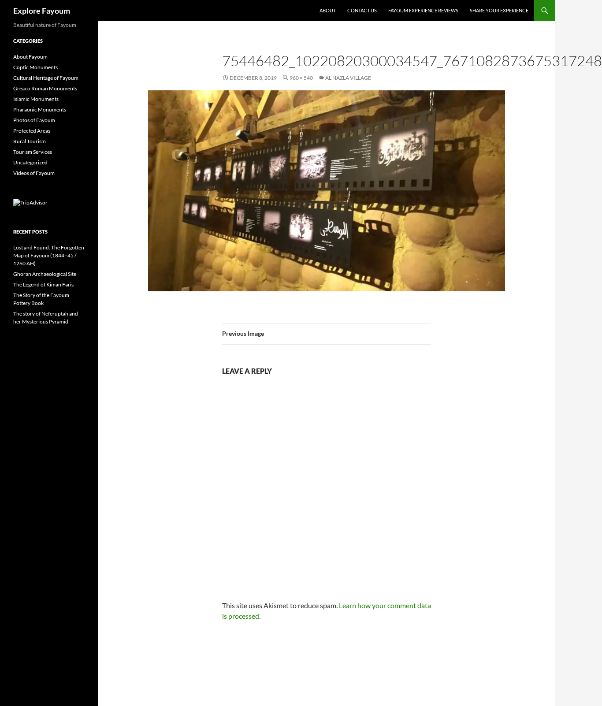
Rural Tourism (29, 141)
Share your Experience (499, 10)
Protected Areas (31, 130)
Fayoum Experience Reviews (423, 10)
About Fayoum (30, 56)
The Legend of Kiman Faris (43, 284)
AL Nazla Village (348, 77)
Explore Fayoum (41, 10)
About (328, 10)
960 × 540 (301, 77)
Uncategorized (30, 162)
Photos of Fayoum (34, 120)
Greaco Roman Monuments (45, 88)
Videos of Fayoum (34, 173)
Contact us (362, 10)
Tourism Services (32, 152)
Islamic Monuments (36, 99)
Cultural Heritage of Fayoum (45, 77)
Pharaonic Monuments (39, 109)
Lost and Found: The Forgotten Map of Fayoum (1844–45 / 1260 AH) (48, 255)
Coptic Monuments (35, 67)
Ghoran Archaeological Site (44, 274)
